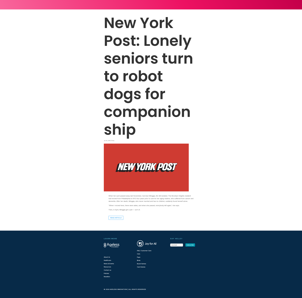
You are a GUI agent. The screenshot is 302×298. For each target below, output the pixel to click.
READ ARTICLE (116, 218)
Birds (138, 260)
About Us (107, 257)
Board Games (141, 264)
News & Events (109, 263)
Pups (138, 257)
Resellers (107, 276)
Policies (106, 273)
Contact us (107, 270)
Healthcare (107, 260)
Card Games (141, 267)
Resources (107, 267)
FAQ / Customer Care (144, 250)
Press (112, 140)
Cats (138, 254)
